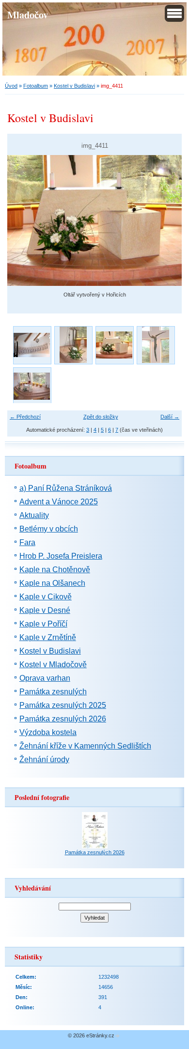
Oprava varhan (44, 678)
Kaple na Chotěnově (54, 569)
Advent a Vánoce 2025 (58, 502)
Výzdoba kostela (48, 732)
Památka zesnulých (53, 692)
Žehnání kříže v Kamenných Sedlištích (85, 746)
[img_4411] (114, 345)
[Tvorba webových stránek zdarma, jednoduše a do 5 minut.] (117, 1036)
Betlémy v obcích (48, 529)
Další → (169, 417)
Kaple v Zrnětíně (47, 637)
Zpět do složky (100, 417)
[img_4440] (32, 386)
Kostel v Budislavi (74, 86)
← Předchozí (25, 417)
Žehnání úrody (44, 759)
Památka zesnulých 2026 (62, 719)
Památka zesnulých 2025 (62, 705)
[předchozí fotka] (23, 220)
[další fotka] (166, 220)
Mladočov (27, 14)
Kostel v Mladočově (53, 664)
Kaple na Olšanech (52, 583)
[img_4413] (73, 345)
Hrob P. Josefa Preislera (60, 556)
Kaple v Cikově (45, 597)
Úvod (11, 86)
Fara (27, 542)
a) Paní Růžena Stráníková (65, 488)
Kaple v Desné (44, 610)
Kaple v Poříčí (43, 624)
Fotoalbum (35, 86)
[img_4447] (32, 345)
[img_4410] (155, 345)
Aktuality (34, 515)
